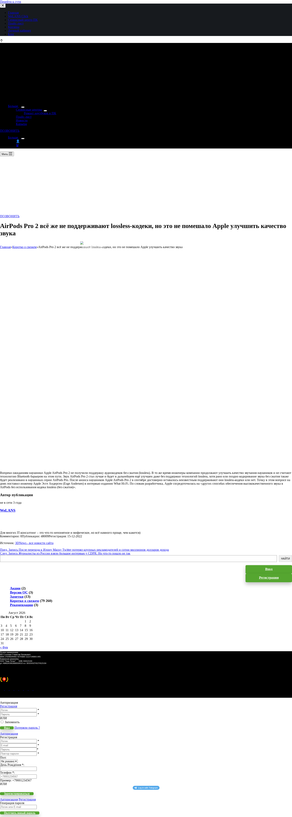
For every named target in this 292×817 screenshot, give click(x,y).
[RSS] (35, 689)
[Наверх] (1, 41)
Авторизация (9, 733)
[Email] (2, 689)
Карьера (21, 124)
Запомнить (12, 722)
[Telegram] (21, 689)
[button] (146, 681)
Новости (22, 120)
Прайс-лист (16, 23)
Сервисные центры (29, 109)
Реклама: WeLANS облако (92, 246)
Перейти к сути (10, 1)
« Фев (4, 647)
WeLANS (7, 510)
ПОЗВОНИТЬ (9, 130)
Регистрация (8, 706)
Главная (13, 12)
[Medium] (12, 689)
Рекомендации (21, 605)
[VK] (16, 689)
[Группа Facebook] (31, 689)
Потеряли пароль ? (27, 727)
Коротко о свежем (24, 601)
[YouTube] (26, 689)
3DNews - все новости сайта (34, 543)
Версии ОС (19, 592)
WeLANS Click (18, 16)
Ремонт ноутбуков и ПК (40, 113)
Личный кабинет (19, 30)
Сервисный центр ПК (23, 19)
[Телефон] (7, 689)
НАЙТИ (285, 558)
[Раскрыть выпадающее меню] (22, 107)
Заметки (16, 597)
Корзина (13, 27)
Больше (13, 106)
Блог (11, 34)
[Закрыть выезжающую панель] (3, 6)
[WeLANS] (7, 529)
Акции (15, 588)
